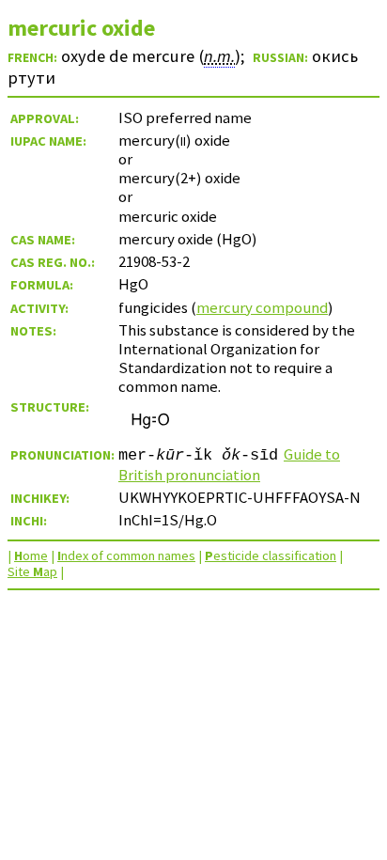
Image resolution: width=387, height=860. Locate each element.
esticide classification (270, 555)
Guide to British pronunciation (229, 464)
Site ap (32, 571)
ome (31, 555)
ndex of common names (126, 555)
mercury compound (262, 307)
